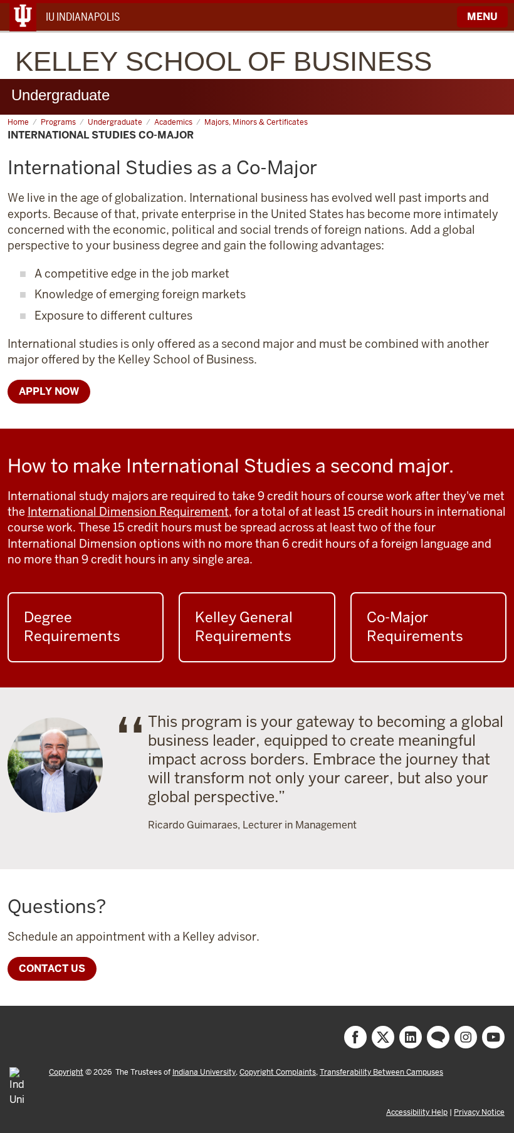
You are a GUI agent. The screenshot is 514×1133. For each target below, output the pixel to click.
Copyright (66, 1072)
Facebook (355, 1037)
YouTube (493, 1037)
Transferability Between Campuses (381, 1072)
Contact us (52, 968)
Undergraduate (60, 94)
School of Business (223, 61)
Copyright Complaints (277, 1072)
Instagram (465, 1037)
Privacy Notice (479, 1112)
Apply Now (49, 391)
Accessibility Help (417, 1112)
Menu (482, 16)
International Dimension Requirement (128, 511)
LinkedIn (410, 1037)
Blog (438, 1037)
